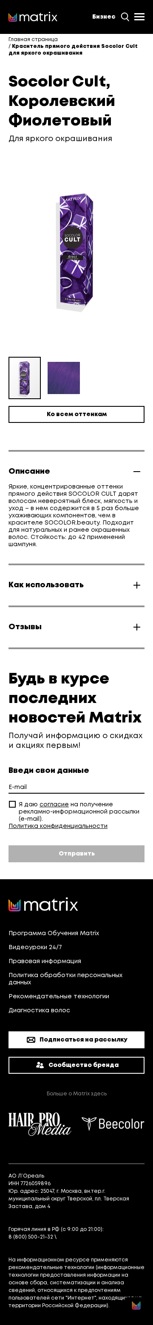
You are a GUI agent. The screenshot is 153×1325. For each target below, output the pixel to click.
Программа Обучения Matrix (53, 933)
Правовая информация (44, 961)
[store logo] (33, 17)
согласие (54, 804)
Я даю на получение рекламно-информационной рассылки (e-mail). (79, 812)
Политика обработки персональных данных (65, 979)
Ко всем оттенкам (77, 414)
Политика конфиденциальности (58, 826)
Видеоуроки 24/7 (35, 947)
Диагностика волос (39, 1010)
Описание (29, 471)
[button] (64, 378)
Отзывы (25, 627)
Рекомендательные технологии (58, 996)
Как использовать (46, 585)
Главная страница (33, 39)
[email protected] (81, 1237)
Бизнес (104, 16)
